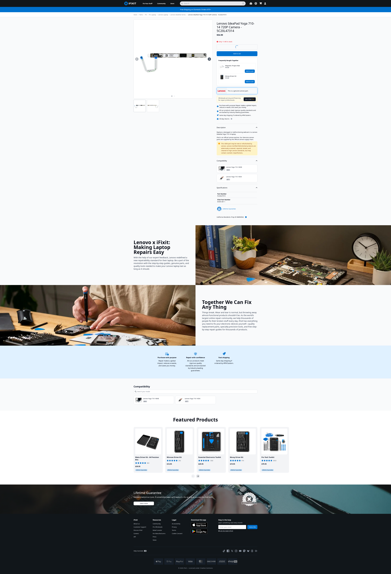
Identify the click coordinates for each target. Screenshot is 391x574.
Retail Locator (157, 530)
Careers (136, 533)
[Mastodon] (244, 551)
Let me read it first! (226, 531)
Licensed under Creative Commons (201, 568)
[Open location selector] (256, 3)
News (155, 540)
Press (154, 537)
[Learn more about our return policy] (231, 118)
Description (221, 127)
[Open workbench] (251, 3)
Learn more (144, 503)
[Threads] (252, 551)
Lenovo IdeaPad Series (178, 15)
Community (157, 524)
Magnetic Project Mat (232, 66)
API (135, 537)
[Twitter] (232, 551)
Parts (141, 15)
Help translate (138, 551)
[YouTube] (240, 551)
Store (135, 15)
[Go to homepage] (131, 3)
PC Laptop (152, 15)
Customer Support (140, 527)
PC (146, 15)
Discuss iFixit (138, 530)
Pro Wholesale (157, 527)
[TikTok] (224, 551)
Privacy (174, 527)
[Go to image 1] (172, 96)
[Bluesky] (248, 551)
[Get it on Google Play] (199, 531)
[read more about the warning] (246, 217)
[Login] (265, 3)
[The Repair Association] (256, 551)
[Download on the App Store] (199, 524)
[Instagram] (236, 551)
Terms (174, 530)
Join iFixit (249, 99)
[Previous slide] (193, 476)
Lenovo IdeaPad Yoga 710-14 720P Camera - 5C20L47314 (207, 15)
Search (252, 47)
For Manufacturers (159, 533)
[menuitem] (147, 3)
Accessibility (176, 524)
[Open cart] (261, 3)
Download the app (198, 520)
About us (137, 524)
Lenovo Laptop (163, 15)
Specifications (222, 188)
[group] (136, 59)
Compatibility (222, 161)
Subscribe (252, 527)
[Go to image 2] (174, 96)
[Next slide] (198, 476)
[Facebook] (228, 551)
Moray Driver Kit (230, 76)
